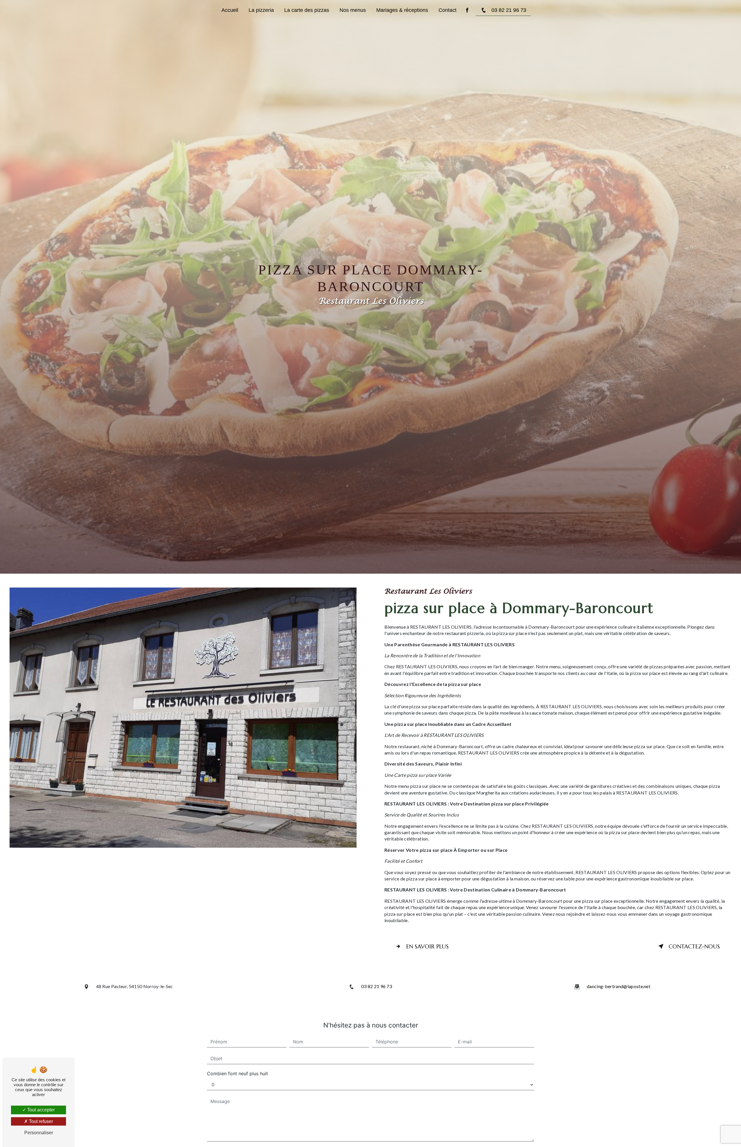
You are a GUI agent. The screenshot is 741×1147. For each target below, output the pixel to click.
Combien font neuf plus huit (237, 1073)
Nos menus (353, 10)
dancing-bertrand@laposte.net (618, 986)
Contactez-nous (694, 946)
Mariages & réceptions (402, 10)
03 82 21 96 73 (508, 10)
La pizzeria (261, 10)
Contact (447, 10)
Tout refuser (40, 1121)
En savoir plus (427, 946)
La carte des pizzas (306, 10)
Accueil (229, 10)
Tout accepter (40, 1109)
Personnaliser (38, 1132)
